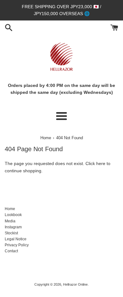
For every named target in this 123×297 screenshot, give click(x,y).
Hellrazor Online (75, 284)
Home (10, 209)
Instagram (13, 227)
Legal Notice (15, 239)
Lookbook (13, 215)
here (100, 163)
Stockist (11, 233)
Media (10, 221)
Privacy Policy (17, 245)
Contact (11, 251)
